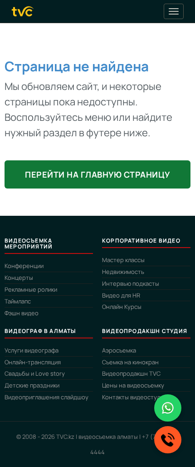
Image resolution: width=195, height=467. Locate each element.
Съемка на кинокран (130, 362)
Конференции (24, 266)
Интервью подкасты (130, 283)
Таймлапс (18, 301)
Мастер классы (123, 260)
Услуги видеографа (31, 350)
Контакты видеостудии (134, 397)
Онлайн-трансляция (33, 362)
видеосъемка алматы (108, 436)
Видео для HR (121, 295)
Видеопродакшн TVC (131, 373)
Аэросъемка (119, 350)
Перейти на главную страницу (97, 174)
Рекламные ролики (31, 289)
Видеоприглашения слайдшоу (46, 397)
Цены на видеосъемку (133, 385)
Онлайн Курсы (121, 307)
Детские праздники (32, 385)
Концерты (19, 277)
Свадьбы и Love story (35, 373)
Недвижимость (123, 272)
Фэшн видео (22, 313)
